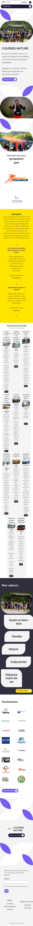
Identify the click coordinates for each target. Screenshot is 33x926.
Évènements (16, 278)
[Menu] (30, 2)
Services (10, 909)
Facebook (27, 905)
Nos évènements (10, 906)
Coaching (16, 310)
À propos (10, 903)
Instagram (27, 908)
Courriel (7, 879)
